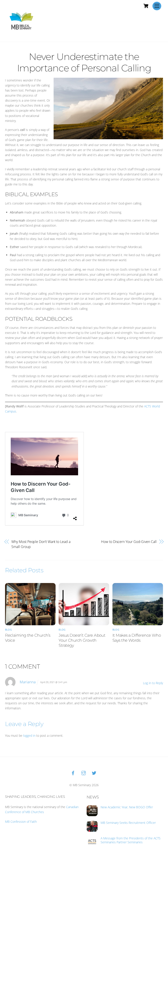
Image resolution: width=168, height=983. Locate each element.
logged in (29, 735)
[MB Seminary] (21, 20)
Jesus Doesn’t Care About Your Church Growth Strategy (82, 640)
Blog (8, 629)
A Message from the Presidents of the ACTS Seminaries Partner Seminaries (131, 840)
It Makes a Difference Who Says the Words (136, 638)
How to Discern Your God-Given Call (128, 541)
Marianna (28, 681)
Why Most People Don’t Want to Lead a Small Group (40, 544)
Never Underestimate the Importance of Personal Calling (84, 62)
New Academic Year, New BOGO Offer (127, 807)
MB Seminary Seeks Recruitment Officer (128, 823)
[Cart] (146, 6)
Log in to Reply (153, 683)
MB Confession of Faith (21, 821)
